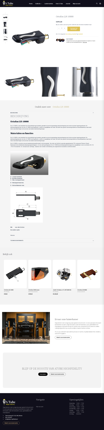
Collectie (37, 3)
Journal (68, 3)
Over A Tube (59, 3)
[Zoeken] (97, 3)
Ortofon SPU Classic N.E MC (20, 232)
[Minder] (59, 28)
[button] (49, 329)
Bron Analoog (68, 34)
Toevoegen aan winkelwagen (73, 29)
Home (30, 3)
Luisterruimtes (49, 3)
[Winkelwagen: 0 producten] (100, 4)
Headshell (74, 34)
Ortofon (17, 235)
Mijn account (76, 3)
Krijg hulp (85, 42)
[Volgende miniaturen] (5, 42)
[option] (5, 17)
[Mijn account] (52, 419)
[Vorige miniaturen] (5, 13)
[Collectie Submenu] (41, 4)
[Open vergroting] (30, 37)
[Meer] (64, 28)
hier (14, 227)
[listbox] (5, 27)
